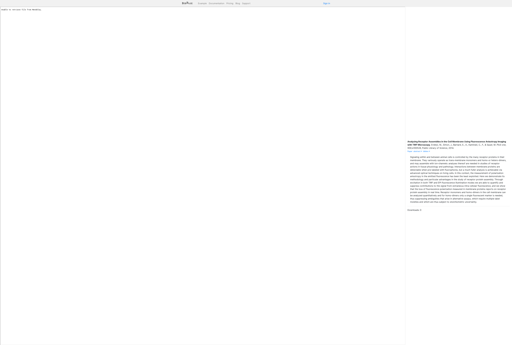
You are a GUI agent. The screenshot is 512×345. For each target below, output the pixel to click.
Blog (237, 3)
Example (202, 3)
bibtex (426, 151)
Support (246, 3)
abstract (417, 151)
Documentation (216, 3)
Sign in (326, 3)
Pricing (229, 3)
